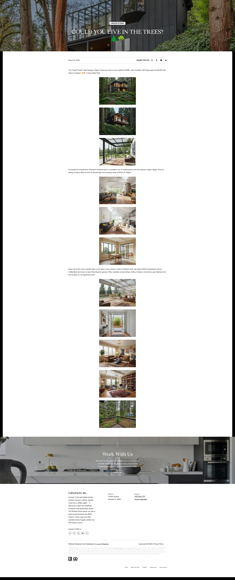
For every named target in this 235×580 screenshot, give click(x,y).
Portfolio (144, 567)
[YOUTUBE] (82, 533)
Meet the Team (135, 567)
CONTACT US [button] (117, 472)
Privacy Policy (158, 544)
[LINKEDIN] (78, 533)
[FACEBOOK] (70, 533)
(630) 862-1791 (139, 496)
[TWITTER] (87, 533)
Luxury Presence (102, 544)
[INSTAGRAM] (74, 533)
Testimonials (153, 567)
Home (126, 567)
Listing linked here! (93, 73)
